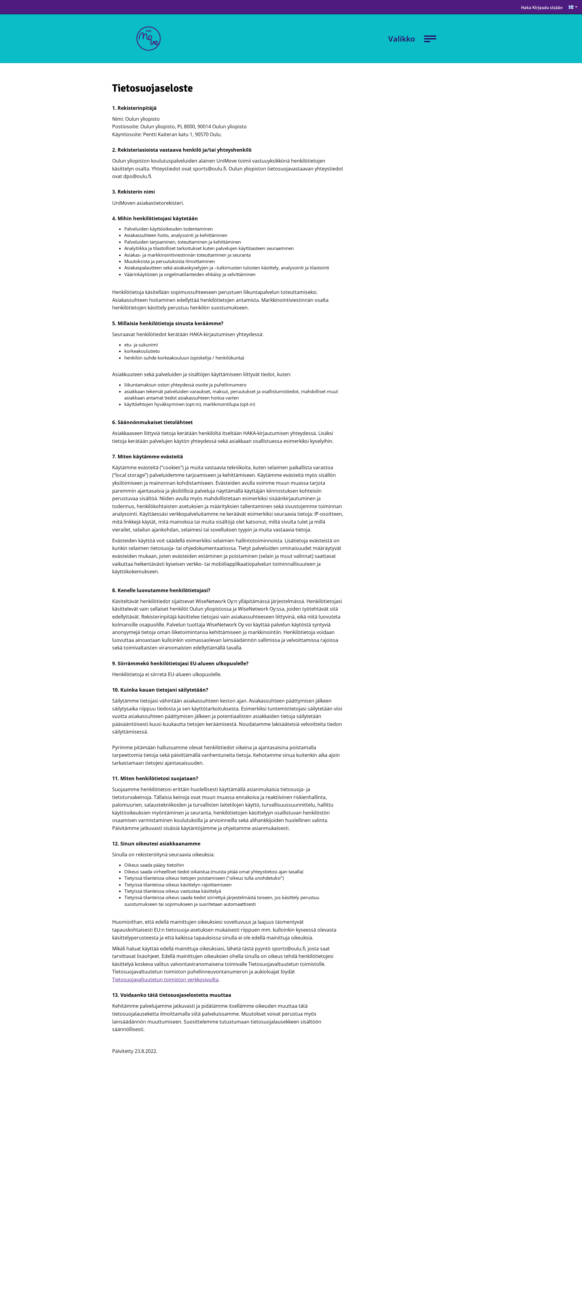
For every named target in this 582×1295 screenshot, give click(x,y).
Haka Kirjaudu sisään (542, 7)
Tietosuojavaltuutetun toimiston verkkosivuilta (165, 979)
